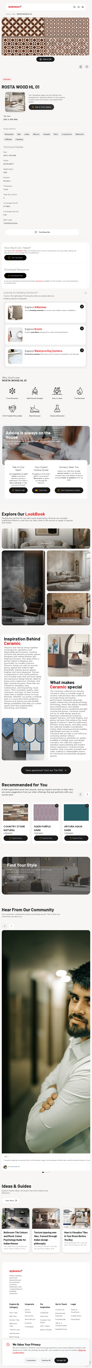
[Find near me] (78, 7)
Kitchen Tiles (14, 1320)
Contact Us (59, 1310)
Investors (28, 1323)
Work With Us (30, 1319)
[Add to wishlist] (26, 805)
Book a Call (19, 490)
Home (8, 14)
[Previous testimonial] (4, 926)
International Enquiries (60, 1314)
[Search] (74, 7)
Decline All (46, 1360)
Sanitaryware (14, 1333)
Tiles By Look (14, 1330)
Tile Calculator (17, 258)
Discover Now (19, 877)
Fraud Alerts (75, 1319)
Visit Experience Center (70, 490)
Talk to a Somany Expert (61, 1324)
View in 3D (47, 59)
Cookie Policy (76, 1316)
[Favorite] (86, 66)
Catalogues (29, 1327)
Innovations (29, 1316)
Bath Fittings (14, 1337)
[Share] (80, 66)
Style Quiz (44, 1316)
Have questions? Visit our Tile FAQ (44, 770)
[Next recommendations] (87, 794)
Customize (31, 1360)
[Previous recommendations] (80, 794)
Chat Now (43, 490)
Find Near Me (44, 232)
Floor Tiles (13, 1313)
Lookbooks (44, 1313)
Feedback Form (61, 1329)
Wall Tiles (13, 1316)
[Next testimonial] (11, 926)
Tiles (13, 14)
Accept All (61, 1360)
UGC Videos (45, 1326)
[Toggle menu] (82, 7)
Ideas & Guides (46, 1330)
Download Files (16, 276)
